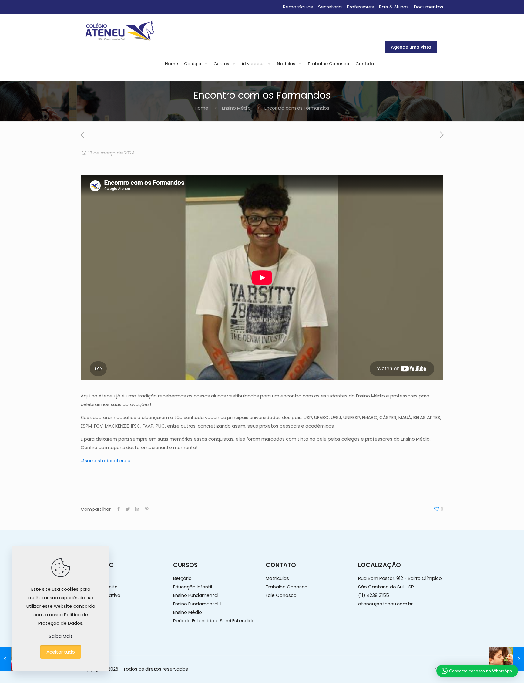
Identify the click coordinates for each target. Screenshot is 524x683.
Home (201, 108)
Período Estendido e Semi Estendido (214, 620)
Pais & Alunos (394, 7)
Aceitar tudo (60, 652)
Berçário (182, 578)
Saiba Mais (61, 636)
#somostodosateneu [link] (105, 460)
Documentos (428, 7)
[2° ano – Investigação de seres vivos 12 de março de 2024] (506, 659)
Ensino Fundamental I (196, 595)
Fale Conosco (281, 595)
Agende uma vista (411, 47)
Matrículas (277, 578)
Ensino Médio (236, 108)
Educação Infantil (192, 586)
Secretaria (330, 7)
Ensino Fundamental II (197, 603)
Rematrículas (298, 7)
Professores (360, 7)
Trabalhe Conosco (286, 586)
